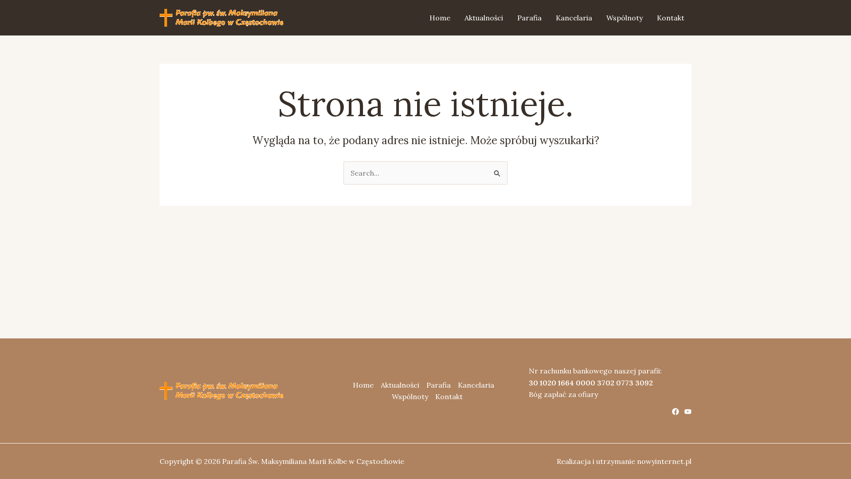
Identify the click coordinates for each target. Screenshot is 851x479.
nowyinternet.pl (664, 461)
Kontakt (670, 17)
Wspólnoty (624, 17)
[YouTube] (687, 411)
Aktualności (484, 17)
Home (439, 17)
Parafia (529, 17)
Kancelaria (574, 17)
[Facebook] (675, 411)
